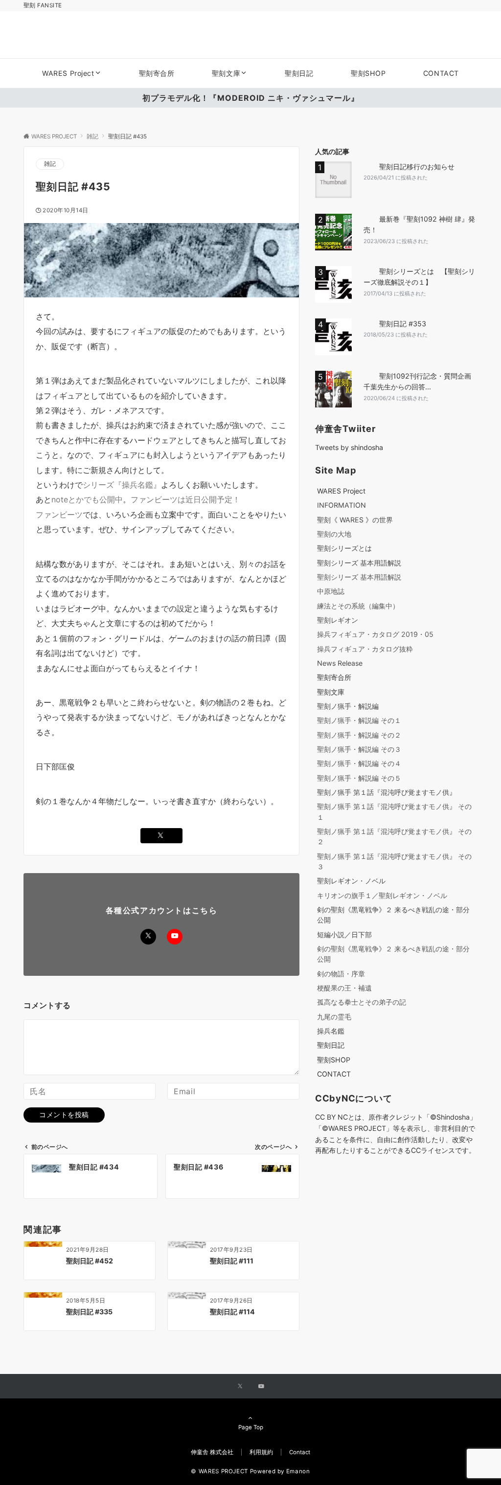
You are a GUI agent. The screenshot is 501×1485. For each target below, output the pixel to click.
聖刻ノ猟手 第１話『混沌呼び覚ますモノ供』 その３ (394, 861)
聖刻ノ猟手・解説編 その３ (359, 749)
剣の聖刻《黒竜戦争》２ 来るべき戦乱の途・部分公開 (393, 914)
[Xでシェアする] (161, 835)
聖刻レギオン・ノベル (351, 881)
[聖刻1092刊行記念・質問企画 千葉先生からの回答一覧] (335, 389)
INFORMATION (341, 505)
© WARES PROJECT (219, 1471)
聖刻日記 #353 (402, 323)
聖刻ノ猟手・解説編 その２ (359, 735)
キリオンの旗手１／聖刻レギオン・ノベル (382, 895)
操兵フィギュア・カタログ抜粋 (365, 649)
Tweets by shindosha (349, 447)
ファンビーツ (59, 514)
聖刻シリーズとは (344, 548)
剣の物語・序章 (341, 973)
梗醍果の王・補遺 (344, 988)
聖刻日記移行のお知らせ (417, 166)
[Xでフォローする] (148, 937)
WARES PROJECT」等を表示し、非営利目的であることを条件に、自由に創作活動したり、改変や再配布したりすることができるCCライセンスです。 (395, 1139)
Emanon (298, 1471)
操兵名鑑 (330, 1031)
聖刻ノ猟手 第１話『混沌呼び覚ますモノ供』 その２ (394, 836)
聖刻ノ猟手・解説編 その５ (359, 778)
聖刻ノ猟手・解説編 (348, 706)
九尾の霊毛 (334, 1016)
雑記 (50, 163)
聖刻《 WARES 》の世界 (355, 520)
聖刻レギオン (337, 620)
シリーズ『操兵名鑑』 (122, 485)
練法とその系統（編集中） (358, 606)
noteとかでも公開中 (87, 499)
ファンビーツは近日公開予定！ (185, 499)
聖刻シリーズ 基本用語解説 (359, 563)
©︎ (325, 1128)
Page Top (250, 1427)
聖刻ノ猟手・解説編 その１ (359, 720)
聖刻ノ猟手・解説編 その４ (359, 763)
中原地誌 (330, 591)
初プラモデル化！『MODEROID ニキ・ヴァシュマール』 (250, 98)
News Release (340, 663)
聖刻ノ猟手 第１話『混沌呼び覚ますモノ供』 (386, 792)
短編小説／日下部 (344, 934)
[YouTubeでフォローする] (174, 937)
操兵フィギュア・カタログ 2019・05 (375, 634)
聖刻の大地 (334, 534)
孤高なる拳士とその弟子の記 (361, 1002)
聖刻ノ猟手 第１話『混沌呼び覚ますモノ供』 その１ (394, 811)
